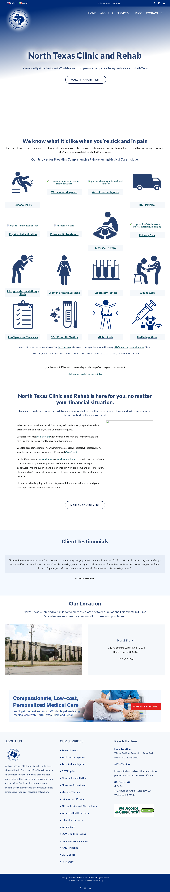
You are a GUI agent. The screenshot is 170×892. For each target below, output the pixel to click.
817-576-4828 (122, 781)
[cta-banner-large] (85, 691)
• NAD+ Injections (70, 847)
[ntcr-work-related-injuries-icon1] (23, 168)
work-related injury (67, 459)
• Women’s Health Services (74, 812)
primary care (43, 436)
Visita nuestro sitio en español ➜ (85, 374)
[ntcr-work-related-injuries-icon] (64, 181)
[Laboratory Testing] (105, 256)
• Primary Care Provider (73, 799)
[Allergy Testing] (23, 254)
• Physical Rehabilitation (73, 778)
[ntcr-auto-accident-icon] (105, 181)
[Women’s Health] (64, 256)
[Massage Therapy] (105, 211)
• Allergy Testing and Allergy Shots (78, 806)
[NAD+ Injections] (147, 301)
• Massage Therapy (70, 792)
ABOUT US (106, 13)
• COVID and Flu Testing (73, 833)
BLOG (138, 13)
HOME (92, 13)
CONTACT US (154, 13)
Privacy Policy (98, 881)
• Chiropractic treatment (73, 785)
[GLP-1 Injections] (105, 301)
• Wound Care (67, 826)
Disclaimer (71, 881)
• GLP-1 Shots (67, 854)
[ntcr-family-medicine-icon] (147, 224)
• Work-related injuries (72, 757)
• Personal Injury (69, 750)
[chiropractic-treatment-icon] (64, 225)
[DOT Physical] (147, 168)
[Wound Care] (147, 256)
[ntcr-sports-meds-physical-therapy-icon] (23, 225)
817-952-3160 (122, 764)
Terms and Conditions (84, 881)
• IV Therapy (66, 861)
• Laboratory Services (71, 820)
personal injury (46, 459)
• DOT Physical (68, 771)
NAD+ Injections (147, 337)
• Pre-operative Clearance (74, 840)
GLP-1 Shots (105, 337)
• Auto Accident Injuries (73, 764)
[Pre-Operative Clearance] (23, 301)
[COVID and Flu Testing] (64, 301)
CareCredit (71, 452)
